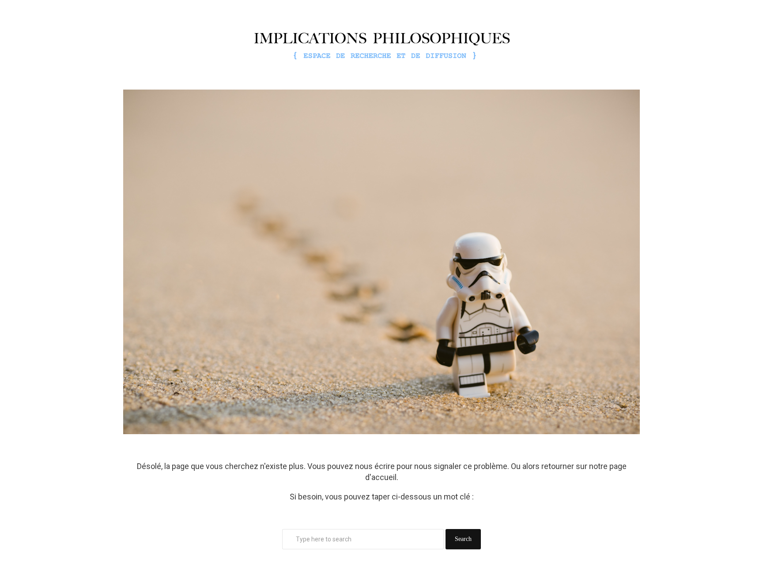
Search (463, 539)
